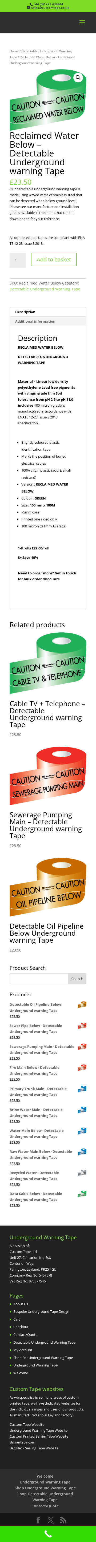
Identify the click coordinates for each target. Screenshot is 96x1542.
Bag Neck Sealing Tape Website (34, 1448)
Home (14, 51)
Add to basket (54, 259)
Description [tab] (25, 311)
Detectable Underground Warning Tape (45, 288)
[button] (78, 77)
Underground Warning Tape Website (38, 1430)
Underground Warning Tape (35, 1365)
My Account (22, 1349)
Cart (16, 1319)
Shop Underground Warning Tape (45, 1487)
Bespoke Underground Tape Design (41, 1311)
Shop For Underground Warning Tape (43, 1357)
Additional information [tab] (35, 321)
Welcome (20, 1372)
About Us (20, 1304)
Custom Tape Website (27, 1424)
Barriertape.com (22, 1442)
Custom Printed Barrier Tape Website (39, 1436)
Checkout (21, 1326)
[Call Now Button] (48, 1534)
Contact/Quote (25, 1334)
